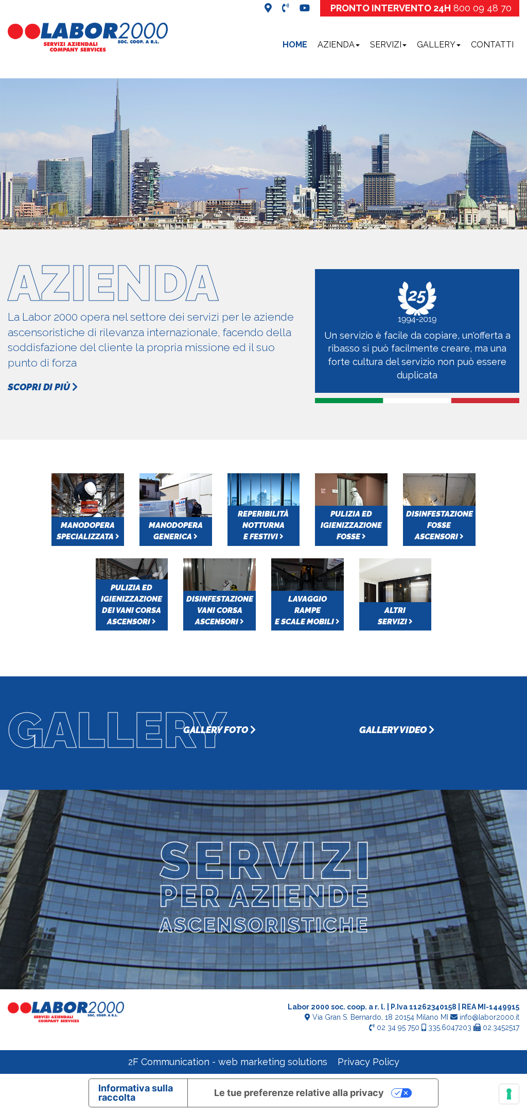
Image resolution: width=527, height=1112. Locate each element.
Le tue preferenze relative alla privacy (299, 1092)
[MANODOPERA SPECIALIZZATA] (87, 508)
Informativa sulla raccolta (135, 1093)
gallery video (394, 729)
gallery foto (216, 729)
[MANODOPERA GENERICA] (175, 508)
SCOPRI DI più (40, 386)
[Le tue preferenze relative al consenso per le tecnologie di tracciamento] (509, 1094)
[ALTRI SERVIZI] (395, 593)
